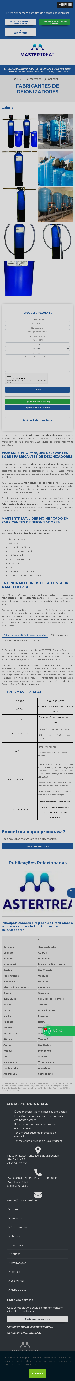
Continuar (37, 1373)
